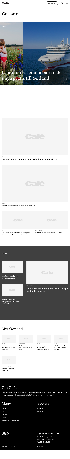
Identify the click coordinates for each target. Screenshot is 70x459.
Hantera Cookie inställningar (10, 420)
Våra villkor (5, 411)
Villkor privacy (40, 446)
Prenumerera (51, 3)
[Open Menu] (67, 3)
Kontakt (4, 408)
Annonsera (5, 414)
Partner (4, 417)
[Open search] (61, 3)
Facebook (40, 411)
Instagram (40, 408)
